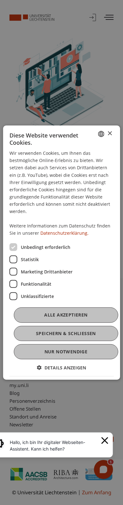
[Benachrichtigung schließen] (104, 440)
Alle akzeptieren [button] (65, 315)
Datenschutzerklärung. (64, 233)
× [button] (109, 133)
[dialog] (61, 252)
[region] (53, 445)
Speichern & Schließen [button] (66, 333)
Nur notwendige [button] (66, 352)
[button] (61, 367)
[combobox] (101, 134)
